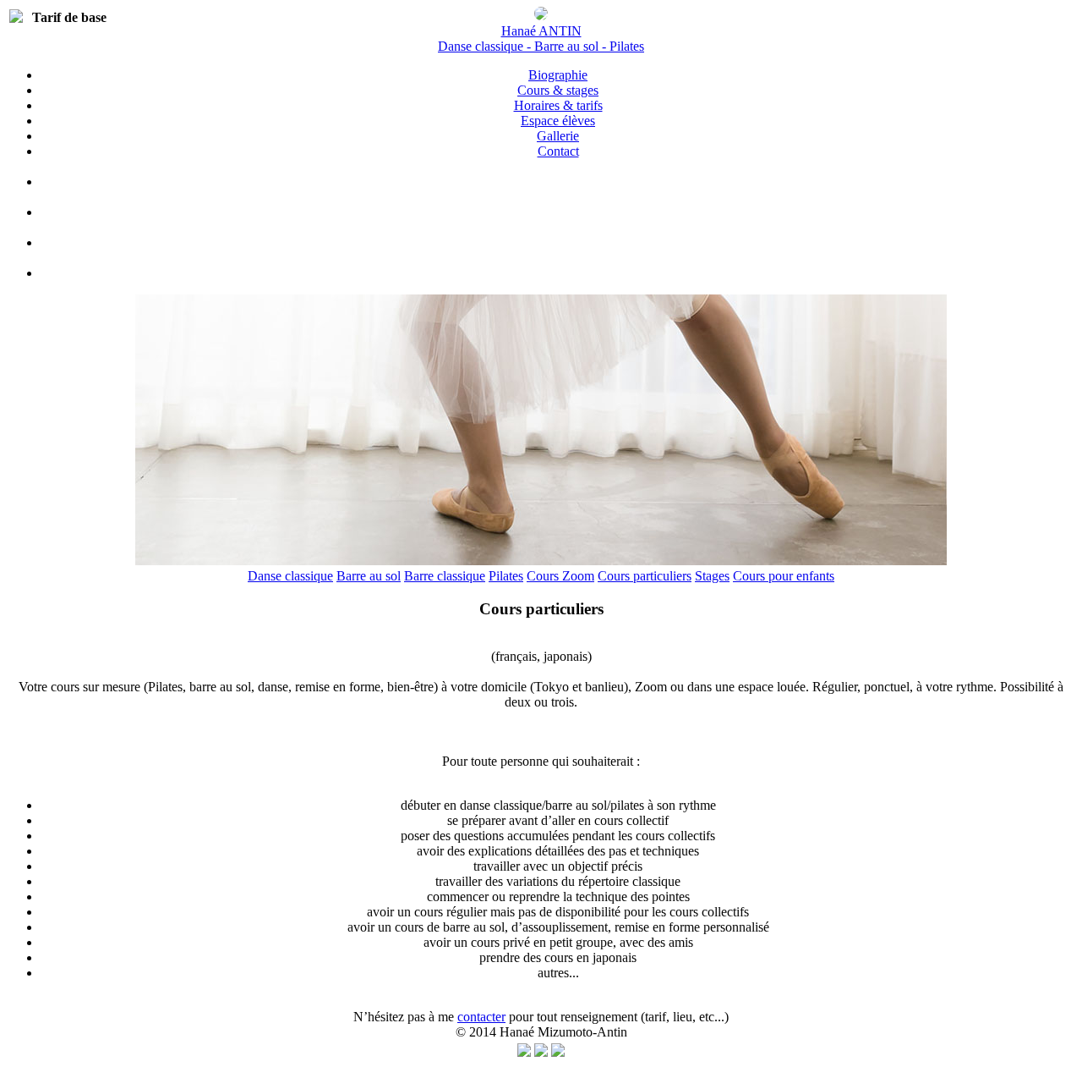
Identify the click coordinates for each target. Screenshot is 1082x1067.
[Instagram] (557, 242)
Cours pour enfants (783, 576)
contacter (481, 1016)
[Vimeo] (558, 212)
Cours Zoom (560, 576)
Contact (558, 151)
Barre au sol (368, 576)
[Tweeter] (541, 1052)
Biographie (557, 75)
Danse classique (290, 576)
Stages (712, 576)
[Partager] (524, 1052)
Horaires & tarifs (558, 105)
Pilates (506, 576)
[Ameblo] (558, 273)
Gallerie (558, 136)
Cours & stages (557, 90)
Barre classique (444, 576)
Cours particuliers (644, 576)
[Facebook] (558, 181)
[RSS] (558, 1052)
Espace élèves (558, 120)
